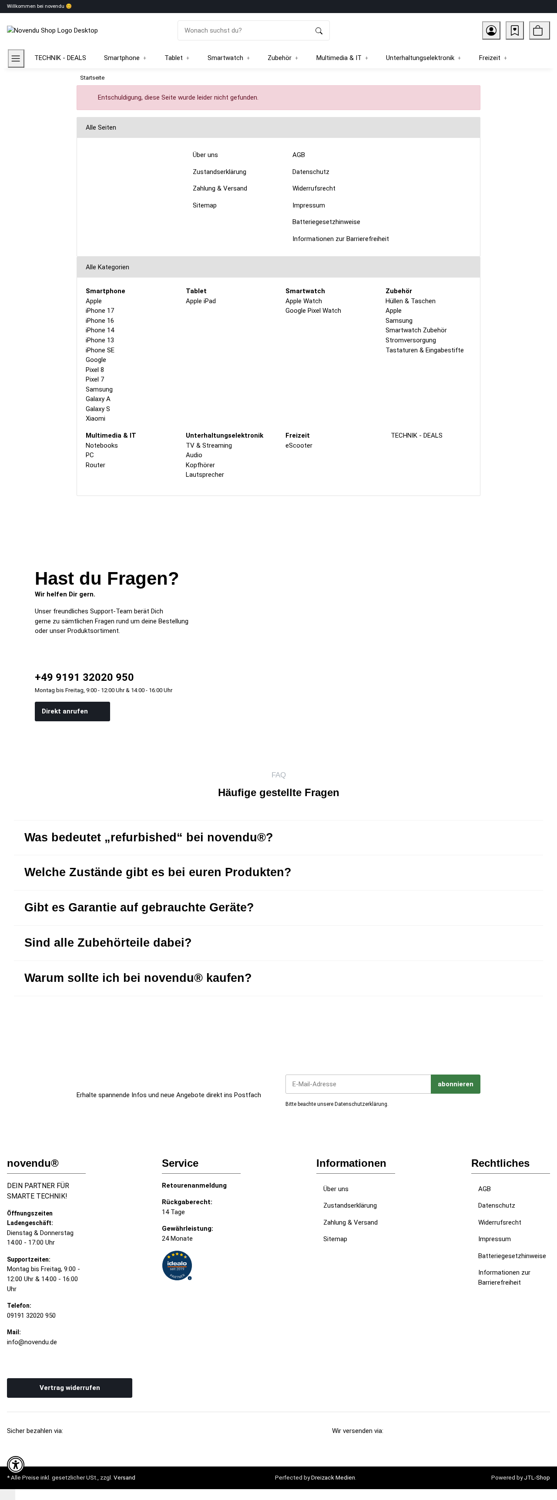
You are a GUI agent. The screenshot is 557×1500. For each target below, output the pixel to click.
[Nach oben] (7, 1494)
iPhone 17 (100, 311)
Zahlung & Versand (350, 1222)
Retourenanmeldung (194, 1185)
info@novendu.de (32, 1342)
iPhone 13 (100, 340)
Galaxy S (98, 409)
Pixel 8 (95, 370)
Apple (94, 301)
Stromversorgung (411, 340)
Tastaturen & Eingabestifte (425, 350)
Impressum (494, 1239)
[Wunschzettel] (515, 30)
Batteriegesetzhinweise (512, 1256)
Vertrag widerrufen (70, 1388)
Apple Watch (303, 301)
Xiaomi (95, 418)
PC (90, 455)
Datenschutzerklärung (361, 1104)
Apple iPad (201, 301)
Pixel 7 (95, 379)
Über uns (336, 1189)
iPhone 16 (100, 321)
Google (96, 360)
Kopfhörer (200, 465)
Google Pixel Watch (313, 311)
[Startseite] (52, 30)
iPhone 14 (100, 330)
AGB (484, 1189)
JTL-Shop (537, 1477)
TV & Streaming (209, 445)
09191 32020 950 (31, 1315)
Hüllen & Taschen (411, 301)
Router (95, 465)
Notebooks (102, 445)
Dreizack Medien (333, 1477)
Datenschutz (496, 1205)
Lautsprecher (205, 475)
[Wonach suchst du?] (319, 30)
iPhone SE (100, 350)
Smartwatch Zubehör (416, 330)
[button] (491, 30)
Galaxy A (98, 399)
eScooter (298, 445)
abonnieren (455, 1084)
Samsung (99, 389)
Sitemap (335, 1239)
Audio (194, 455)
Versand (124, 1477)
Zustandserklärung (350, 1205)
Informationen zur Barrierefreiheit (504, 1277)
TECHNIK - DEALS (416, 435)
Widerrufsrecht (499, 1222)
